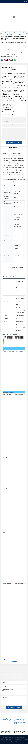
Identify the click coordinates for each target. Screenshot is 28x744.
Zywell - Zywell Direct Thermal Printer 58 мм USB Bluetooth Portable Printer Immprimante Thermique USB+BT (19, 82)
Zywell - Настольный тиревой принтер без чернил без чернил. (7, 108)
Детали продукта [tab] (13, 147)
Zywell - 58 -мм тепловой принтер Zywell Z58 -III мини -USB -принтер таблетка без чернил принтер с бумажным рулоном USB (7, 97)
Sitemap (15, 741)
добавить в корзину (8, 83)
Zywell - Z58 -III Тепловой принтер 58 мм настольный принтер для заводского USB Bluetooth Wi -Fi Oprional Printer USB (20, 97)
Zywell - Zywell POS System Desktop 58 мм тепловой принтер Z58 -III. (7, 80)
